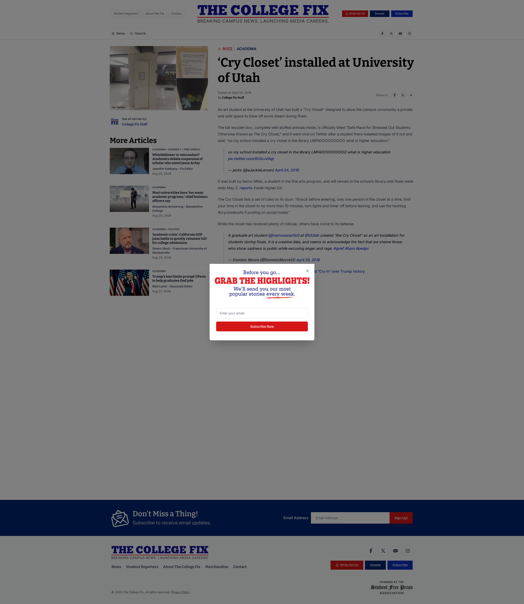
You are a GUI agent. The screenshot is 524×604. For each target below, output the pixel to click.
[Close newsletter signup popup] (307, 270)
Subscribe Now (262, 326)
